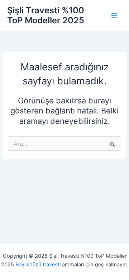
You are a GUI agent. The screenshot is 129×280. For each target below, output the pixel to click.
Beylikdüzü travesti (38, 264)
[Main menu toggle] (114, 15)
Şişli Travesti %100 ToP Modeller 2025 (45, 15)
